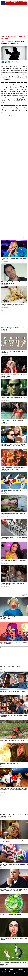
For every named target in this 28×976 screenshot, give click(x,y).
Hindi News (4, 36)
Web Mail (14, 974)
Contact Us (22, 972)
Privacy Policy (13, 972)
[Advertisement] (14, 20)
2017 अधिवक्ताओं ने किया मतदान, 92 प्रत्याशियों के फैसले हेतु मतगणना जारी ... (16, 2)
